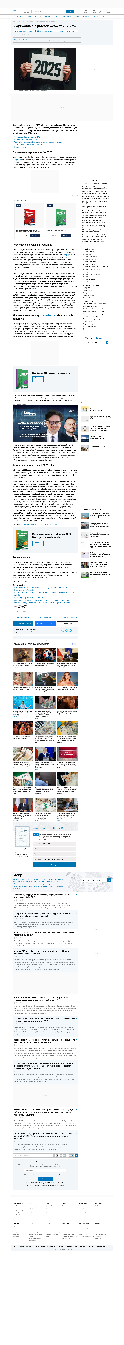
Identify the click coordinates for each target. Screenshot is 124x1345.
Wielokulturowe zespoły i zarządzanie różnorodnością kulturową (38, 142)
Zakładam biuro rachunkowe (86, 1206)
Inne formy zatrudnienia (20, 886)
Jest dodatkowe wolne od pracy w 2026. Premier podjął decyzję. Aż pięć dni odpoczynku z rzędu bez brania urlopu (94, 216)
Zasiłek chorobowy (88, 321)
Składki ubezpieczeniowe (85, 1230)
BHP (43, 881)
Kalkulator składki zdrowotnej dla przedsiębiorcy (93, 271)
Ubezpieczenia (50, 884)
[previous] (54, 1155)
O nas (14, 1246)
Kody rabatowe (99, 1230)
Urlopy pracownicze (89, 295)
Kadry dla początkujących (57, 886)
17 (84, 342)
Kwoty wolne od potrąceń (90, 306)
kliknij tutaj (54, 1186)
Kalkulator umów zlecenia (90, 261)
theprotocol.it (98, 1236)
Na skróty (98, 1223)
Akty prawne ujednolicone (52, 1234)
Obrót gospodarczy (18, 1210)
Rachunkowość (17, 1208)
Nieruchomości (86, 16)
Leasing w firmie (66, 1214)
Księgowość (21, 16)
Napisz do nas (46, 617)
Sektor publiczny (47, 16)
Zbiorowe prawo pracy (37, 884)
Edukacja (97, 16)
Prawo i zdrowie (50, 1218)
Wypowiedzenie (17, 881)
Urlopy (44, 879)
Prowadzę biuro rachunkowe (86, 1208)
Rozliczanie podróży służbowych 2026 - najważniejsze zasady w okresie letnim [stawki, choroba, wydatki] (94, 235)
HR (27, 167)
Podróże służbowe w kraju (85, 1226)
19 (92, 342)
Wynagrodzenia (87, 293)
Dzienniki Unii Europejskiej (53, 1232)
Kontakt (82, 1246)
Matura (31, 1236)
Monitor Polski (49, 1228)
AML (79, 1216)
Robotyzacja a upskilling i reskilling (27, 139)
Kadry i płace (16, 1234)
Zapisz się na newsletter (69, 617)
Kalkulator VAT (66, 1230)
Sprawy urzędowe (50, 1212)
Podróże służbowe (83, 1232)
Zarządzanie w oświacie (35, 1234)
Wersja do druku (24, 617)
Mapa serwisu (100, 1246)
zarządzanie (17, 160)
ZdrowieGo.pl (98, 1226)
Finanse (97, 1210)
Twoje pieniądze (67, 16)
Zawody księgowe (17, 1214)
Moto (77, 16)
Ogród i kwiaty (98, 1214)
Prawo (57, 16)
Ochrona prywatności (26, 1246)
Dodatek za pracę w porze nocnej (93, 314)
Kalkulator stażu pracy (68, 1234)
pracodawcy (17, 612)
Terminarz (89, 338)
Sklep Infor (48, 1216)
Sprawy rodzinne (50, 1206)
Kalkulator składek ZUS (90, 277)
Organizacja (16, 1226)
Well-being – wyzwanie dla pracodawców (29, 598)
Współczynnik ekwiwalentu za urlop (93, 309)
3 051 (71, 1155)
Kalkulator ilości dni (67, 1228)
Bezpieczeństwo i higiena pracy (92, 298)
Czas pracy (86, 288)
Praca (47, 1214)
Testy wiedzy (32, 1240)
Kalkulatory (89, 249)
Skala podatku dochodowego (86, 1236)
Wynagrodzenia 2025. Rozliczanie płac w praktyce (39, 524)
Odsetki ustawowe (83, 1234)
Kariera (69, 1246)
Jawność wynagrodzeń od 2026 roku (28, 144)
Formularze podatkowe (101, 1234)
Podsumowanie (20, 147)
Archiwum (97, 1228)
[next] (76, 1155)
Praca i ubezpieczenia (68, 1210)
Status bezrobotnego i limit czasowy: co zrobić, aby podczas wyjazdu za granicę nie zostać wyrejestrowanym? (95, 207)
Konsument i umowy (51, 1210)
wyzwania (31, 612)
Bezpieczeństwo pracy (40, 886)
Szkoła (31, 1228)
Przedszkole (32, 1226)
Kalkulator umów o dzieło (90, 264)
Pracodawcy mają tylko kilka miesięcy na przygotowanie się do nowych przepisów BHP (94, 188)
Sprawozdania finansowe (85, 1214)
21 (99, 342)
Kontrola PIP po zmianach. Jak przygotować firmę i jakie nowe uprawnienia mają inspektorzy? (95, 202)
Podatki (15, 1206)
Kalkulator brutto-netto (89, 259)
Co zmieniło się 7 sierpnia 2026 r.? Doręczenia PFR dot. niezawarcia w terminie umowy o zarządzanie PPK (95, 212)
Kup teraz (34, 235)
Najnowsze (96, 183)
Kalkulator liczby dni (89, 251)
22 (103, 342)
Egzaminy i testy (33, 1232)
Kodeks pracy (26, 879)
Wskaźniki (89, 301)
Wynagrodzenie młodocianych (92, 316)
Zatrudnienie (36, 879)
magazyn (66, 255)
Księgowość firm (18, 1203)
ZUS (30, 886)
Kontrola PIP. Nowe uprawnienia (51, 373)
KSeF (105, 16)
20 (96, 342)
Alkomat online (87, 282)
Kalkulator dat (87, 254)
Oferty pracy (16, 888)
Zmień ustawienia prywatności (45, 1246)
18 (88, 342)
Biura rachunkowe (83, 1203)
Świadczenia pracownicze (56, 879)
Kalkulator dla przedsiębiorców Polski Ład (95, 266)
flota (67, 257)
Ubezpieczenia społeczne (32, 881)
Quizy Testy (86, 329)
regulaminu (45, 1174)
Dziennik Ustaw (50, 1226)
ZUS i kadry (16, 1212)
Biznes (37, 16)
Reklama (90, 1246)
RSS (76, 1246)
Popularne (87, 183)
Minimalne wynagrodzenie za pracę (93, 311)
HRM (48, 881)
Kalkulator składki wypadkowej (92, 274)
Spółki (63, 1208)
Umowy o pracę (87, 290)
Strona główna (16, 21)
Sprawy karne (49, 1208)
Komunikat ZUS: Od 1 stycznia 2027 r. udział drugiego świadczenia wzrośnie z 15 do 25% (95, 197)
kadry (33, 289)
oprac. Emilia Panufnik (20, 39)
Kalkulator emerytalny (89, 279)
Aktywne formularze (93, 285)
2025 (24, 612)
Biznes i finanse (66, 1206)
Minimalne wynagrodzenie (85, 1228)
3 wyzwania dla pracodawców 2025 (27, 137)
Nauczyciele (32, 1230)
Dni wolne (84, 403)
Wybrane (104, 183)
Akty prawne (49, 1223)
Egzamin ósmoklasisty (35, 1238)
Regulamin (61, 1246)
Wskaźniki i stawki (83, 1223)
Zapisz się (45, 1179)
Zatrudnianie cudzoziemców (92, 509)
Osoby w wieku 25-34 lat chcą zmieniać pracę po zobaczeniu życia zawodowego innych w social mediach (94, 192)
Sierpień (99, 338)
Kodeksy (48, 1236)
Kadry (29, 16)
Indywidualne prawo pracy (20, 884)
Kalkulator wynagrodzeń (90, 256)
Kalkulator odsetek (67, 1232)
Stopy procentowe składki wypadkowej (94, 303)
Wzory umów (98, 1232)
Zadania (15, 1230)
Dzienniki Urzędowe (51, 1230)
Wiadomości (30, 21)
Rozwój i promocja (17, 1232)
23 (107, 342)
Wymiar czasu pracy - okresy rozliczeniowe (96, 319)
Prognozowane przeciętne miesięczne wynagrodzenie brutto (94, 325)
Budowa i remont (99, 1212)
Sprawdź (38, 379)
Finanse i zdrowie (66, 1216)
